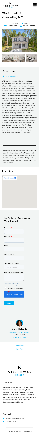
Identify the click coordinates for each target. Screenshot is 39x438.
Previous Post (19, 345)
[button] (35, 5)
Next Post (19, 349)
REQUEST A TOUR (19, 337)
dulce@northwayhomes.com (19, 332)
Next (34, 58)
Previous (5, 58)
